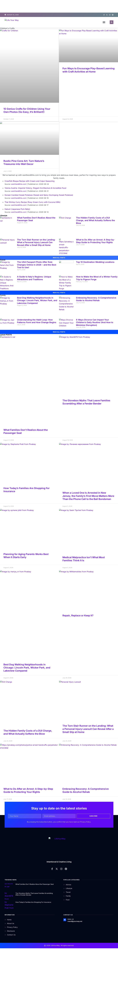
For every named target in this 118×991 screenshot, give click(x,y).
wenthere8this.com (18, 218)
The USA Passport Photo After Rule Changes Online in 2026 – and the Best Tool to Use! (36, 299)
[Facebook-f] (104, 15)
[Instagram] (110, 15)
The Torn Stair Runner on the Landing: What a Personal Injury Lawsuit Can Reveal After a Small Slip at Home (36, 277)
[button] (104, 22)
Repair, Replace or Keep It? (77, 649)
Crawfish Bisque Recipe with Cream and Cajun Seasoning (30, 215)
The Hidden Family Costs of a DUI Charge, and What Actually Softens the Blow (95, 255)
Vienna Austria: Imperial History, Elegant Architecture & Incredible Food (35, 222)
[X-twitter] (107, 15)
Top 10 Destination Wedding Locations (95, 296)
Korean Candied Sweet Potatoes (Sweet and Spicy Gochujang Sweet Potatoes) (39, 229)
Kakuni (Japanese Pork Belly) (17, 243)
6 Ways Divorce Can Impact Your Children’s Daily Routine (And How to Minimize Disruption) (94, 357)
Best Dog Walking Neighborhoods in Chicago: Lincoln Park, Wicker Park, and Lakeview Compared (37, 335)
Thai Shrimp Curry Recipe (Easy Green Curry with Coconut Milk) (32, 236)
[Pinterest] (112, 15)
